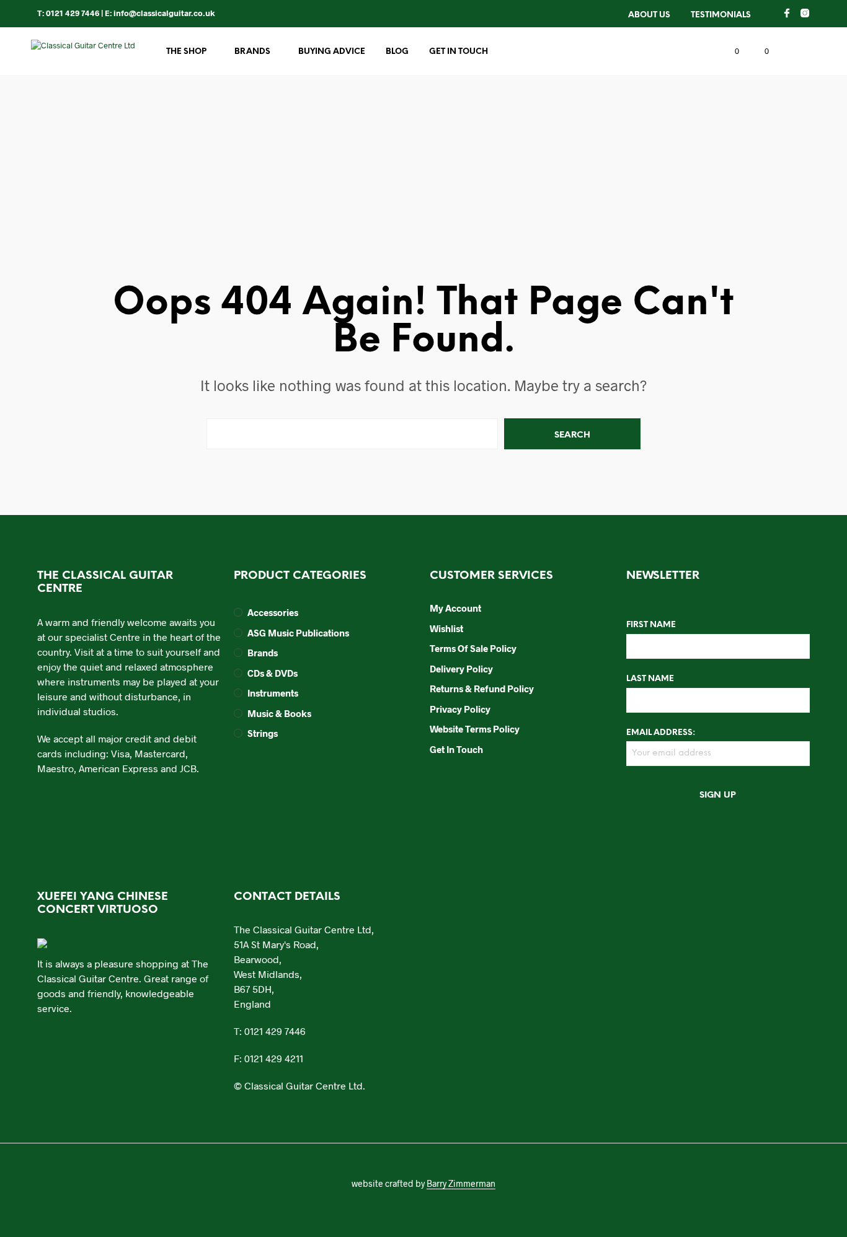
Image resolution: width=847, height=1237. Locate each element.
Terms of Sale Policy (473, 648)
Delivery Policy (461, 668)
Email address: (660, 733)
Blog (397, 52)
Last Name (650, 679)
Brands (252, 52)
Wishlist (446, 628)
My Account (455, 608)
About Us (649, 15)
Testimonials (721, 15)
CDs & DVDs (272, 673)
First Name (651, 625)
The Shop (186, 52)
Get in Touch (458, 52)
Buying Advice (331, 52)
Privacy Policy (460, 709)
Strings (262, 733)
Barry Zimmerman (461, 1184)
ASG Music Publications (298, 632)
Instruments (272, 692)
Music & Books (279, 713)
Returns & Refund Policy (482, 688)
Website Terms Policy (475, 728)
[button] (730, 51)
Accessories (272, 612)
